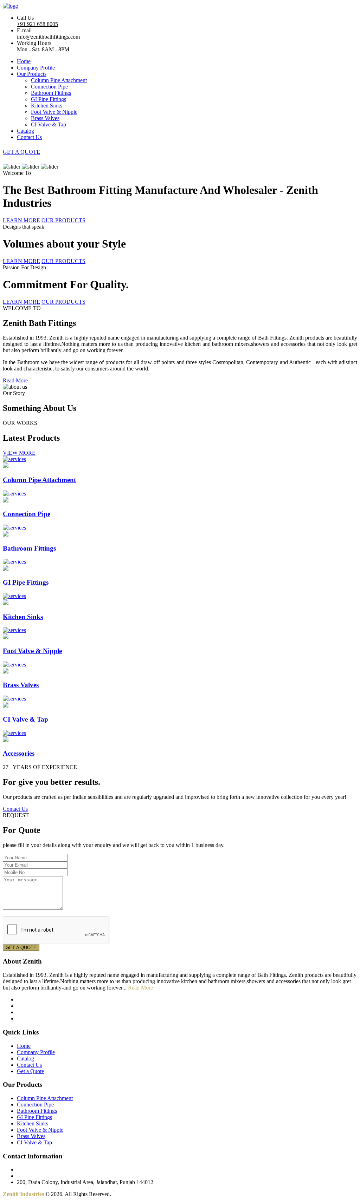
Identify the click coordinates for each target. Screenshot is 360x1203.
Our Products (31, 74)
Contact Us (29, 137)
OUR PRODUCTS (63, 220)
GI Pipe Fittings (48, 99)
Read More (15, 380)
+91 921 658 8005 (37, 24)
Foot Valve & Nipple (54, 112)
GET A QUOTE (21, 152)
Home (24, 61)
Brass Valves (45, 118)
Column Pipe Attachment (59, 80)
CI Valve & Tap (48, 124)
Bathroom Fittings (51, 93)
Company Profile (36, 68)
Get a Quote (30, 1071)
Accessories (18, 753)
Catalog (25, 131)
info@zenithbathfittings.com (48, 37)
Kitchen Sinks (46, 106)
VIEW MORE (19, 453)
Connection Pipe (49, 87)
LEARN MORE (21, 220)
